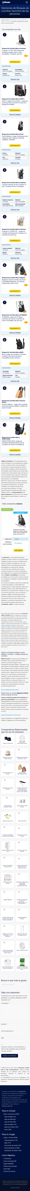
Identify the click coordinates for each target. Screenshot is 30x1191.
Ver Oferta (18, 550)
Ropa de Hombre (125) (11, 1127)
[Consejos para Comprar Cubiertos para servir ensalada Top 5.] (22, 929)
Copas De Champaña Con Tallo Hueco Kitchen (8, 835)
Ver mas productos (6, 509)
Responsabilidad (8, 1163)
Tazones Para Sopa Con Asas (8, 851)
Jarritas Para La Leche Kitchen (22, 806)
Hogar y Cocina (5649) (11, 1137)
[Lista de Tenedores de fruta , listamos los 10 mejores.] (8, 816)
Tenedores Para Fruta (8, 821)
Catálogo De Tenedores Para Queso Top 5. (22, 758)
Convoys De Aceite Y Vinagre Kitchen (8, 866)
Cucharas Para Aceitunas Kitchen (7, 806)
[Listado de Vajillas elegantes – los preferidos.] (8, 895)
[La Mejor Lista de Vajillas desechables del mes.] (22, 913)
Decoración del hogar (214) (12, 1145)
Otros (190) (7, 1129)
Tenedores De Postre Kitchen (22, 835)
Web (2, 1038)
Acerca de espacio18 (10, 1161)
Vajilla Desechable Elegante (22, 918)
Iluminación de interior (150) (12, 1150)
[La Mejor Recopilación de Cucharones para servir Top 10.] (8, 946)
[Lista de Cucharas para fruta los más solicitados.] (22, 846)
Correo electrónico (7, 1031)
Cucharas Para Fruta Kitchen (22, 851)
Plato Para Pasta (22, 821)
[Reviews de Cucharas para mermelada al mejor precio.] (22, 768)
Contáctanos (7, 1158)
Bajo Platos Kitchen (22, 743)
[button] (26, 2)
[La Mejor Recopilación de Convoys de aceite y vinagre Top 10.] (8, 861)
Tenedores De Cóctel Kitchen (8, 788)
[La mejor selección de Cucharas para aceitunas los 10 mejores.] (8, 801)
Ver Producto (15, 62)
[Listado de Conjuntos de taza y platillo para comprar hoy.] (8, 753)
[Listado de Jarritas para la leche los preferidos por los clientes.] (22, 801)
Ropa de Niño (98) (10, 1122)
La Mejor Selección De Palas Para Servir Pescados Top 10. (22, 867)
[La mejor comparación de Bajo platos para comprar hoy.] (22, 739)
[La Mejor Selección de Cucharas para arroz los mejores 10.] (8, 768)
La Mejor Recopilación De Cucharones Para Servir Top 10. (7, 951)
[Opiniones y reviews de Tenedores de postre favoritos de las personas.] (22, 830)
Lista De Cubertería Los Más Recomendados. (7, 967)
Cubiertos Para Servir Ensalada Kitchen (22, 934)
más (22, 625)
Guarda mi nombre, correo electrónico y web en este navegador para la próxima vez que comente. (13, 1049)
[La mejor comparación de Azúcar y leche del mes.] (22, 962)
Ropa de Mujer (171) (10, 1124)
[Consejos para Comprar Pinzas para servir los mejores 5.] (8, 877)
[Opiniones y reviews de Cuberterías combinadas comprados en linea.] (22, 877)
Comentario (5, 1003)
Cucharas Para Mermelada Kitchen (22, 773)
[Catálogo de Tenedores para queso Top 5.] (22, 753)
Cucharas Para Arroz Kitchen (8, 773)
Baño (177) (7, 1143)
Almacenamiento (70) (10, 1140)
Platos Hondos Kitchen (22, 950)
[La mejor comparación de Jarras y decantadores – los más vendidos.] (22, 895)
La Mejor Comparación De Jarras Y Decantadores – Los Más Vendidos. (22, 901)
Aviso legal (7, 1169)
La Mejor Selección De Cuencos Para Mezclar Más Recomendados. (7, 918)
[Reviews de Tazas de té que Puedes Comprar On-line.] (8, 739)
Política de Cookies (9, 1171)
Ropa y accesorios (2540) (11, 1114)
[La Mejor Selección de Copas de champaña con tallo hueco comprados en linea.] (8, 830)
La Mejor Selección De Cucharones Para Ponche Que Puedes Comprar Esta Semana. (22, 789)
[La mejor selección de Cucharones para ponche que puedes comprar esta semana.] (22, 783)
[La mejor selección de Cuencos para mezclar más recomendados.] (8, 913)
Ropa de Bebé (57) (10, 1117)
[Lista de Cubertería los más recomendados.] (8, 962)
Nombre (4, 1024)
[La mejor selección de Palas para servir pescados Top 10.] (22, 861)
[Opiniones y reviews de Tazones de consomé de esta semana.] (8, 846)
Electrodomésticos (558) (12, 1148)
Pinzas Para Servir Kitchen (7, 882)
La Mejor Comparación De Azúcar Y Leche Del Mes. (22, 968)
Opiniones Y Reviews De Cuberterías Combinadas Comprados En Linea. (22, 883)
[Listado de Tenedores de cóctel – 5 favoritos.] (8, 783)
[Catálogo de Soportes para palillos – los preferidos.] (8, 929)
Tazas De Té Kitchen (8, 743)
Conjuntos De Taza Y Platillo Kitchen (8, 758)
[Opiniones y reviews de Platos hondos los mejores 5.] (22, 946)
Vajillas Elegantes (8, 899)
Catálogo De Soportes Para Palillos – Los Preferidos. (7, 935)
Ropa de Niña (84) (10, 1119)
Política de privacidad (10, 1166)
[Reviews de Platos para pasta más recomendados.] (22, 816)
